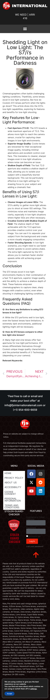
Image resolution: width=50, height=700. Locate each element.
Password (31, 528)
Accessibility (12, 487)
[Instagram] (40, 474)
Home (7, 473)
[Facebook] (31, 474)
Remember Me (34, 536)
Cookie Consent (10, 492)
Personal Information (12, 499)
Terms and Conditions (11, 506)
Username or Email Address (35, 518)
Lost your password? (34, 546)
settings (33, 689)
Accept (9, 694)
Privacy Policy (13, 477)
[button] (25, 29)
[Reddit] (40, 482)
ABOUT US (10, 482)
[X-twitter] (31, 482)
